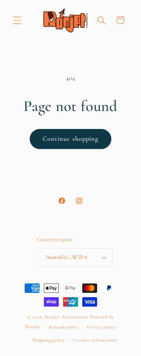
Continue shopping (71, 139)
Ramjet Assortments (66, 317)
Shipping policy (48, 340)
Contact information (95, 340)
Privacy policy (101, 327)
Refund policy (64, 327)
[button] (17, 20)
